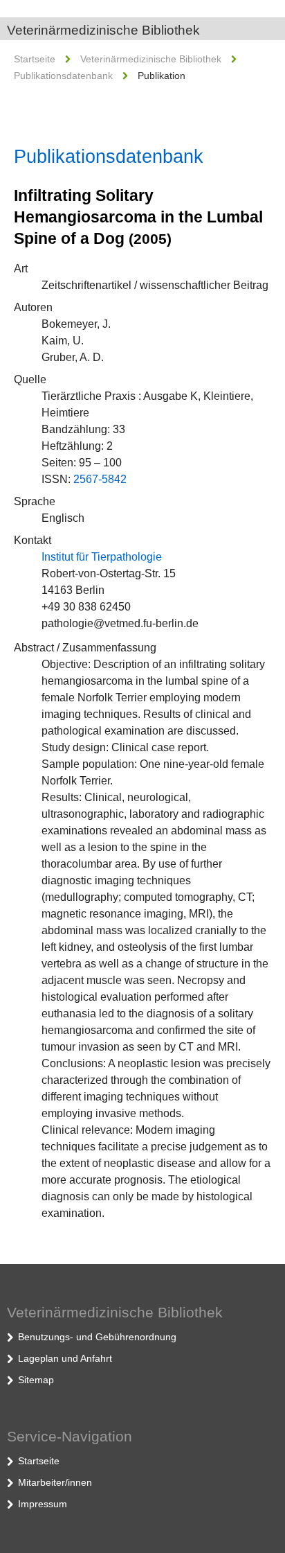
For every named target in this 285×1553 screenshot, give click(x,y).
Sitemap (36, 1379)
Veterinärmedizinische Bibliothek (103, 30)
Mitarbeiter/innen (55, 1482)
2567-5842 (100, 479)
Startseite (34, 58)
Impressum (42, 1503)
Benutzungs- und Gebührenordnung (97, 1336)
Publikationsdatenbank (63, 75)
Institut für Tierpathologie (102, 557)
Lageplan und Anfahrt (65, 1358)
